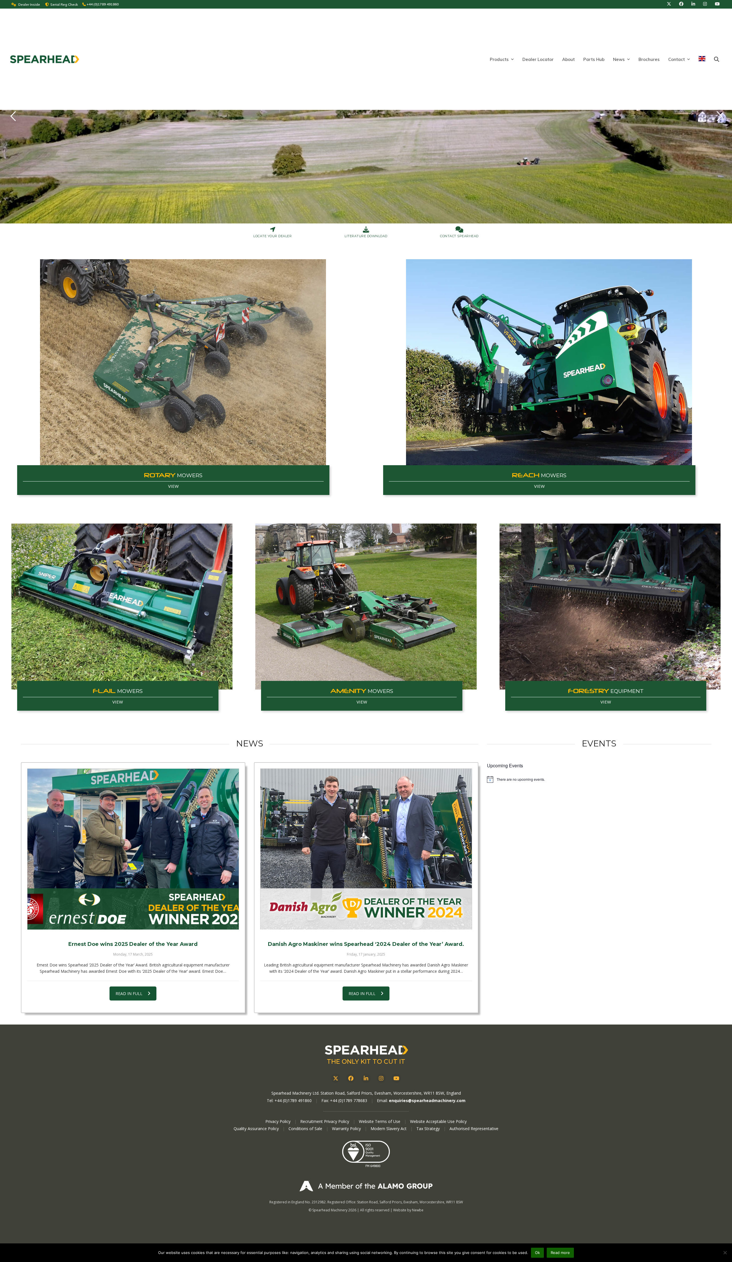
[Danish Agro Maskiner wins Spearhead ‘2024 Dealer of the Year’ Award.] (366, 849)
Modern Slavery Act (389, 1128)
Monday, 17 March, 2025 (133, 954)
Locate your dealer (272, 236)
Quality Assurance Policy (257, 1128)
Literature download (366, 236)
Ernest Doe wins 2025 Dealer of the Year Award (133, 944)
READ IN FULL (129, 993)
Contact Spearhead (459, 236)
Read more (560, 1252)
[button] (716, 59)
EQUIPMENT (606, 691)
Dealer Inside (29, 4)
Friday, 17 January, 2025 (366, 954)
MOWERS (173, 475)
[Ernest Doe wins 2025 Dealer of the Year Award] (133, 849)
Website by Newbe (408, 1210)
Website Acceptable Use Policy (438, 1121)
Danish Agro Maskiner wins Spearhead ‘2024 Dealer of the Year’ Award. (366, 944)
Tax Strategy (428, 1128)
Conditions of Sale (306, 1128)
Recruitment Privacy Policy (324, 1121)
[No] (725, 1252)
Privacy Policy (278, 1121)
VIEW (173, 486)
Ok (537, 1252)
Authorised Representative (473, 1128)
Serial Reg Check (64, 4)
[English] (702, 59)
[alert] (599, 779)
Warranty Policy (347, 1128)
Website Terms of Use (379, 1121)
